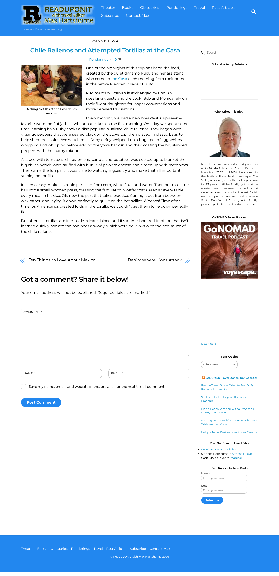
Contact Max (137, 15)
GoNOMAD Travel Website (218, 449)
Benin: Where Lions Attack (155, 260)
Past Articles (223, 7)
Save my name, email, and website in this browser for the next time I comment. (97, 386)
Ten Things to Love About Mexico (62, 260)
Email (117, 373)
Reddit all (236, 457)
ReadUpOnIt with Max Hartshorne (137, 556)
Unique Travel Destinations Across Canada (229, 432)
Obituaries (149, 7)
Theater (108, 7)
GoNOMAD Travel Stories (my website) (231, 377)
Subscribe (110, 15)
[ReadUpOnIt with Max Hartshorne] (58, 23)
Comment (32, 312)
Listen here (208, 343)
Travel (199, 7)
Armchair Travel (242, 453)
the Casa (119, 79)
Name (29, 373)
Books (127, 7)
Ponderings (176, 7)
